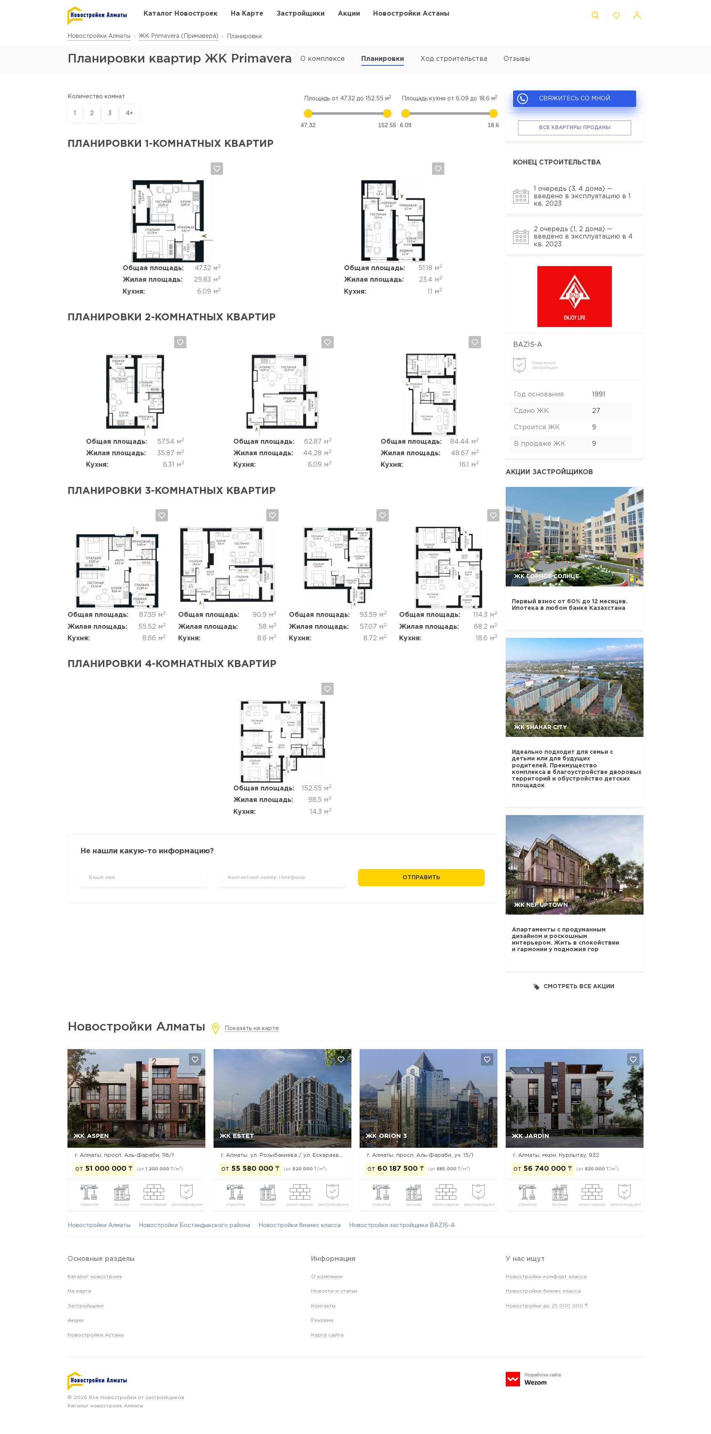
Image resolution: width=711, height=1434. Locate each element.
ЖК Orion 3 (386, 1136)
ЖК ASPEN (91, 1136)
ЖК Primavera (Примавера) (178, 36)
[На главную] (97, 16)
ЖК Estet (237, 1136)
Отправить (421, 877)
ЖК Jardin (530, 1136)
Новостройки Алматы (98, 36)
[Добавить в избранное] (217, 168)
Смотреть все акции (579, 986)
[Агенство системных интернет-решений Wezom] (533, 1379)
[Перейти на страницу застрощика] (574, 296)
